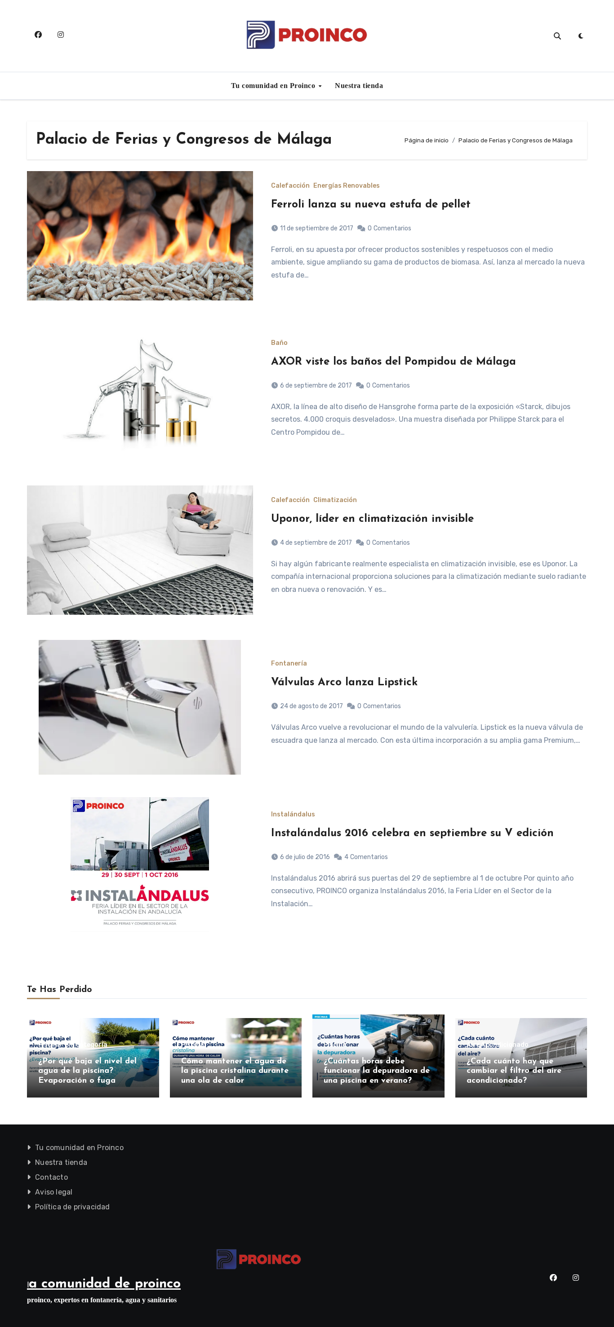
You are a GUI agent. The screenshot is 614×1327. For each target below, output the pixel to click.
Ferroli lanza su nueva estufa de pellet (371, 204)
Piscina (49, 1045)
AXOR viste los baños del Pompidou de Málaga (393, 362)
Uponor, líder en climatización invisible (372, 519)
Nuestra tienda (359, 85)
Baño (279, 343)
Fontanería (289, 664)
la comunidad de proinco (104, 1284)
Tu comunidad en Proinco (274, 85)
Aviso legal (53, 1192)
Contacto (51, 1177)
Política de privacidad (72, 1207)
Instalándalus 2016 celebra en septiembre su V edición (412, 833)
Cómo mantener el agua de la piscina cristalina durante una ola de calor (235, 1071)
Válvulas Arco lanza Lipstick (344, 682)
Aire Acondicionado (498, 1045)
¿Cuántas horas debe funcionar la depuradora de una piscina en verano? (377, 1071)
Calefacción (290, 186)
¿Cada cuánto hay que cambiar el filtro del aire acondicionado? (514, 1071)
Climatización (335, 500)
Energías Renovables (346, 186)
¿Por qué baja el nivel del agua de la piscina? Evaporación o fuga (87, 1071)
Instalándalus (293, 814)
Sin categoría (86, 1045)
